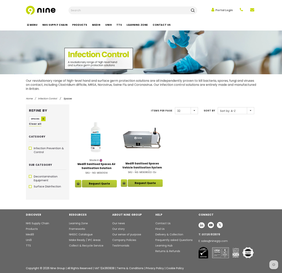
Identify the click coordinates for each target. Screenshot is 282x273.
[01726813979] (241, 10)
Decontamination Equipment (46, 178)
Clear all (35, 123)
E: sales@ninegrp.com (213, 241)
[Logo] (40, 10)
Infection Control (47, 98)
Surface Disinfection (47, 186)
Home (29, 98)
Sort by (209, 110)
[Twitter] (220, 225)
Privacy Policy (155, 268)
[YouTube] (211, 225)
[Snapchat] (202, 225)
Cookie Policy (175, 268)
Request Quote (99, 184)
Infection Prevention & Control (49, 150)
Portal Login (224, 10)
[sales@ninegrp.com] (252, 10)
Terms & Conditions (130, 268)
